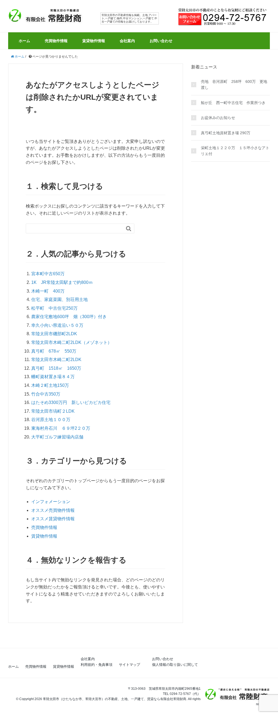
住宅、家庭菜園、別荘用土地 (59, 299)
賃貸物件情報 (93, 41)
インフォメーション (50, 501)
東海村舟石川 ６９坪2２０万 (60, 428)
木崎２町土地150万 (50, 385)
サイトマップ (129, 665)
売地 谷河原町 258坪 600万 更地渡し (234, 84)
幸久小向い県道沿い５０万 (57, 325)
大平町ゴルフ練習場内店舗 (57, 437)
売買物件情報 (56, 41)
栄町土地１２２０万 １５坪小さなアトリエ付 (235, 151)
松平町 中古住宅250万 (54, 308)
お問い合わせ (161, 41)
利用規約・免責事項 (96, 665)
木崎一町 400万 (48, 291)
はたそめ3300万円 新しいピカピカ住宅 (70, 402)
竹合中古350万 (45, 394)
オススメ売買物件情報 (53, 510)
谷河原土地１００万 (50, 419)
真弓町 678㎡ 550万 (53, 351)
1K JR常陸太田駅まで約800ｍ (62, 282)
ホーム (24, 41)
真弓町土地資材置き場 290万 (225, 133)
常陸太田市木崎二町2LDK (56, 359)
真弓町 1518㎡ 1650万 (56, 368)
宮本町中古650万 (48, 273)
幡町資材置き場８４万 (53, 376)
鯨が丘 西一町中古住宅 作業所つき (233, 103)
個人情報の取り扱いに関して (175, 665)
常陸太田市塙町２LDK (53, 411)
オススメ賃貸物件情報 (53, 518)
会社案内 (127, 41)
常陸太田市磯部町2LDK (54, 333)
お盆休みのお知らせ (218, 117)
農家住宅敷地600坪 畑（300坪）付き (69, 316)
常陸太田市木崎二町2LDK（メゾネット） (71, 342)
